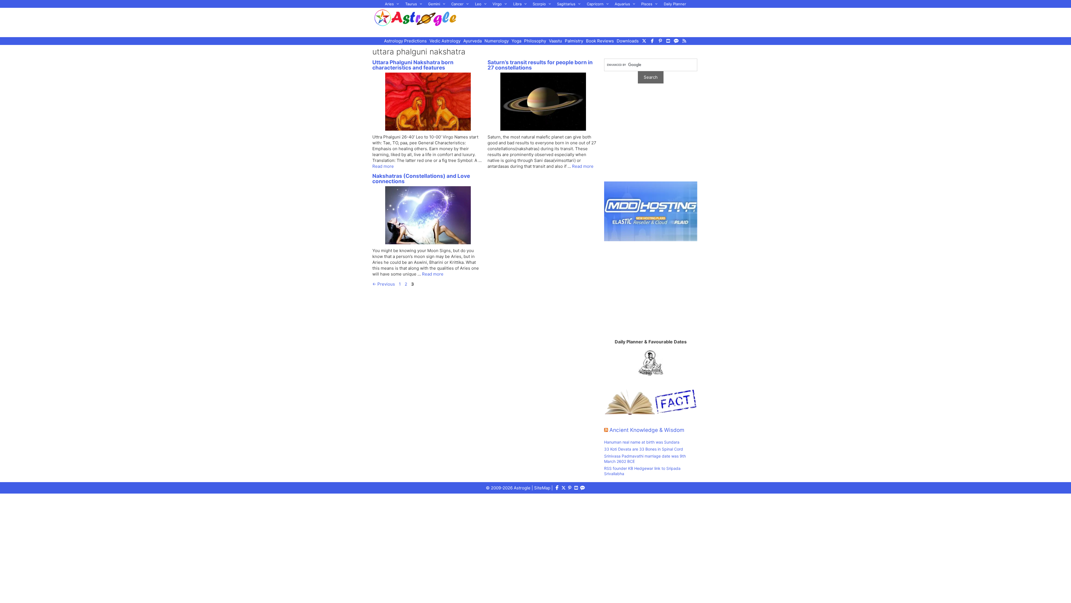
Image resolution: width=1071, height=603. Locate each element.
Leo (478, 4)
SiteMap (542, 487)
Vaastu (555, 41)
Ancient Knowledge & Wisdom (646, 430)
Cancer (457, 4)
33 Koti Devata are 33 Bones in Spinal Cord (643, 449)
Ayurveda (472, 41)
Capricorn (595, 4)
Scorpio (539, 4)
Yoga (516, 41)
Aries (389, 4)
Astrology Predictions (405, 41)
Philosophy (535, 41)
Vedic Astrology (445, 41)
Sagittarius (566, 4)
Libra (517, 4)
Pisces (646, 4)
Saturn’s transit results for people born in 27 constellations (540, 65)
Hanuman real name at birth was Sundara (641, 442)
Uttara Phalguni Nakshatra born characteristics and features (413, 65)
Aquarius (622, 4)
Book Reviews (600, 41)
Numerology (496, 41)
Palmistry (574, 41)
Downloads (628, 41)
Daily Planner (675, 4)
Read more (383, 166)
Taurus (411, 4)
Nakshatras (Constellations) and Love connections (421, 179)
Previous (383, 284)
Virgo (497, 4)
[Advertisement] (584, 21)
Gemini (434, 4)
